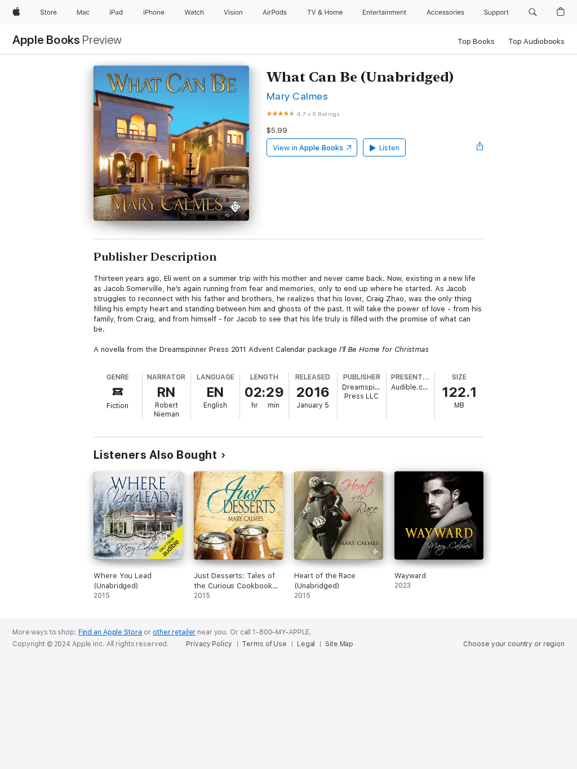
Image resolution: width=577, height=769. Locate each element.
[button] (533, 12)
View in (308, 148)
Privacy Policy (209, 644)
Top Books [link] (476, 41)
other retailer (174, 632)
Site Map (339, 644)
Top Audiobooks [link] (536, 41)
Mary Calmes (297, 96)
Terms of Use (264, 644)
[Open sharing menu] (480, 147)
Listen (389, 148)
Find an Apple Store (110, 632)
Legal (306, 644)
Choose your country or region (514, 644)
